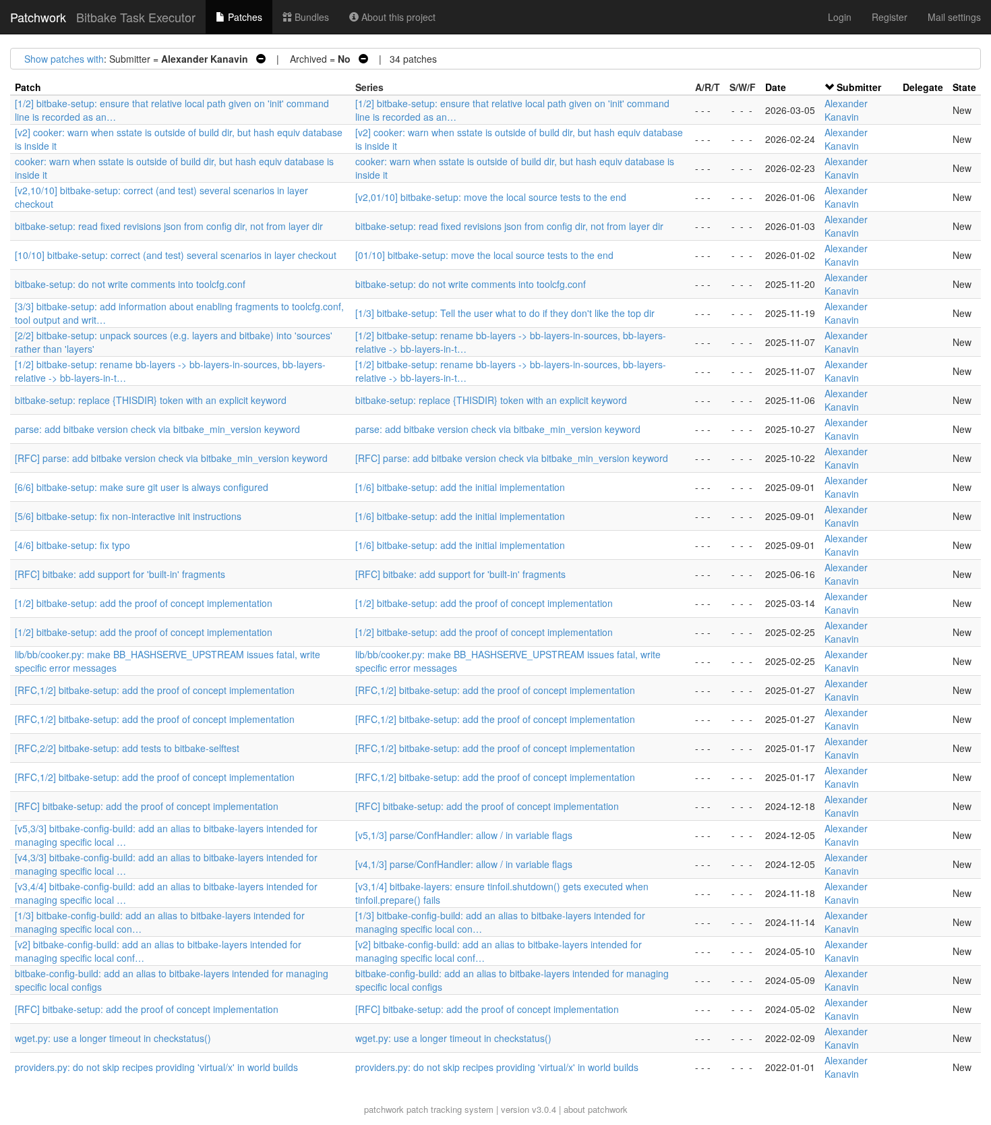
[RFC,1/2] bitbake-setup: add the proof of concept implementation (155, 690)
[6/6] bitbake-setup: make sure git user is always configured (141, 487)
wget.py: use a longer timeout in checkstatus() (113, 1038)
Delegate (923, 87)
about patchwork (596, 1109)
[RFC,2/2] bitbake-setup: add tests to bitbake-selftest (127, 748)
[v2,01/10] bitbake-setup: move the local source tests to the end (490, 197)
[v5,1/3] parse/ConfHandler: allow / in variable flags (463, 835)
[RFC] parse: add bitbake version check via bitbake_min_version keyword (171, 458)
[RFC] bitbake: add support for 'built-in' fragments (120, 574)
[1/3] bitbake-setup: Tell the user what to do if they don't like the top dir (505, 313)
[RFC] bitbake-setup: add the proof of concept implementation (146, 806)
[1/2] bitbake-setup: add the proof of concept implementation (143, 603)
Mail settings (954, 17)
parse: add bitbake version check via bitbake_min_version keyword (157, 429)
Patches (243, 17)
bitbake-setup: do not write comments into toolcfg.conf (130, 284)
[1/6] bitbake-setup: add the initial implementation (460, 487)
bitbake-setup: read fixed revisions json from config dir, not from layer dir (169, 226)
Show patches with (64, 58)
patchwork (384, 1109)
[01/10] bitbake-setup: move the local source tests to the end (484, 255)
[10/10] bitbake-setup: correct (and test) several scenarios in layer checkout (175, 255)
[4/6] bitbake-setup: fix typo (72, 545)
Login (839, 17)
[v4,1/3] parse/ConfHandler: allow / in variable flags (463, 864)
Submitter (859, 87)
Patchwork (38, 17)
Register (889, 17)
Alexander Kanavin (846, 109)
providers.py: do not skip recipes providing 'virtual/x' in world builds (156, 1067)
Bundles (310, 17)
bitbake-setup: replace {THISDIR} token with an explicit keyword (151, 400)
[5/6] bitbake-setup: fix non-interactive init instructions (128, 516)
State (964, 87)
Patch (28, 87)
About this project (397, 17)
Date (775, 87)
